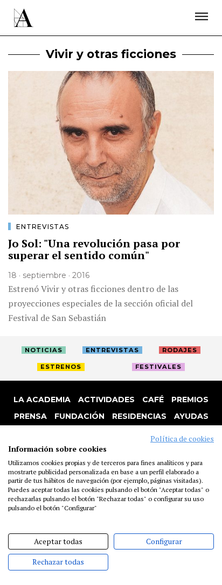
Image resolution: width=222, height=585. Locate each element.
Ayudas (191, 416)
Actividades (106, 399)
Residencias (139, 416)
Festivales (158, 366)
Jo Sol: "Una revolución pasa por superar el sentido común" (94, 249)
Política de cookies (182, 439)
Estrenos (60, 366)
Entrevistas (42, 227)
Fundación (79, 416)
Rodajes (179, 350)
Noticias (44, 350)
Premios (190, 399)
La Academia (42, 399)
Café (153, 399)
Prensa (30, 416)
